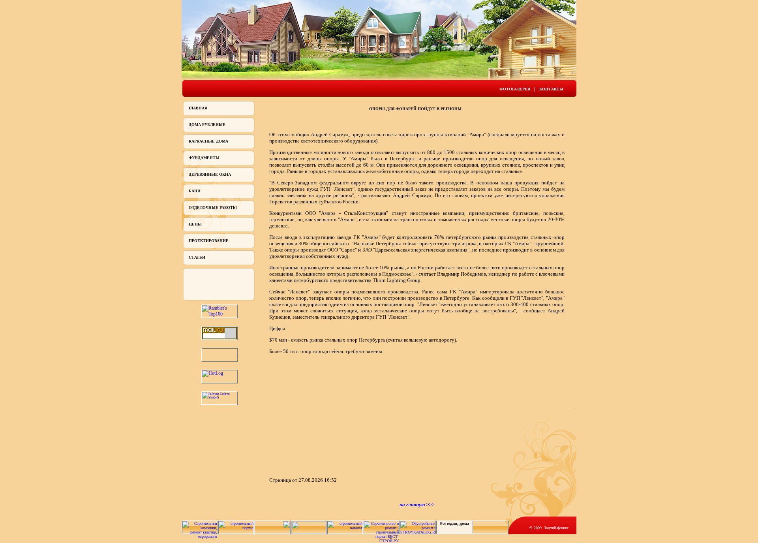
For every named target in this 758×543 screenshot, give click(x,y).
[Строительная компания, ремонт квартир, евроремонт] (199, 536)
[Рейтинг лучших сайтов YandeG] (219, 397)
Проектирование (209, 241)
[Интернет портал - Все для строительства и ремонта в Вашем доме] (308, 532)
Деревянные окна (210, 174)
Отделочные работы (213, 207)
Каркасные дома (208, 141)
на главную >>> (417, 504)
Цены (195, 224)
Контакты (551, 89)
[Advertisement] (335, 415)
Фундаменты (204, 158)
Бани (195, 191)
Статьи (197, 257)
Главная (198, 108)
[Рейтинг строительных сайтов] (345, 528)
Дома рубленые (207, 124)
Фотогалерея (514, 89)
